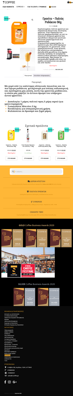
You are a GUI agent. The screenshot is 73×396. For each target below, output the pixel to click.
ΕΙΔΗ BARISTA (8, 343)
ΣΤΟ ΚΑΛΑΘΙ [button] (28, 158)
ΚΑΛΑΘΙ (53, 7)
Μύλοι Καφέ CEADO (9, 353)
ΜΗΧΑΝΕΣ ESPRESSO (10, 351)
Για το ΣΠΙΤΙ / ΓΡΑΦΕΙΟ (10, 341)
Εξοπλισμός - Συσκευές (11, 344)
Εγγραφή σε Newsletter (11, 323)
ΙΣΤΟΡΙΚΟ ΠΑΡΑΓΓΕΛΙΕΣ (11, 316)
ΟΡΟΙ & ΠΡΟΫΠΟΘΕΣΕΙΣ (11, 321)
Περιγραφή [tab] (28, 75)
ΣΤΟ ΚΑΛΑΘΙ (11, 158)
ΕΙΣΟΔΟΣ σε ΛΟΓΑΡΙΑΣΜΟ (11, 314)
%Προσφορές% (8, 330)
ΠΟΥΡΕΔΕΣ (7, 355)
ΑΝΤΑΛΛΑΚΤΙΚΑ (8, 337)
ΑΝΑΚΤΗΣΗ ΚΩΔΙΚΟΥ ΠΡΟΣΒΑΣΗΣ (14, 317)
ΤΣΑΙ (5, 360)
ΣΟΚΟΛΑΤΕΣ (7, 359)
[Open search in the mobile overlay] (36, 171)
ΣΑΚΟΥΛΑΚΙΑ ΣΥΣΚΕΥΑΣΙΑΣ (12, 357)
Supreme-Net (18, 393)
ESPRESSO (20, 7)
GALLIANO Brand (9, 335)
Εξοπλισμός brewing (10, 346)
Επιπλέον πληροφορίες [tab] (42, 75)
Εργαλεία (7, 350)
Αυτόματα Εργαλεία (10, 339)
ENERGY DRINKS (8, 332)
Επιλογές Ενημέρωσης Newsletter (14, 325)
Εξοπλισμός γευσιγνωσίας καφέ (13, 348)
